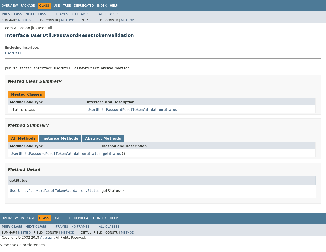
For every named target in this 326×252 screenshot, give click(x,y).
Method (67, 20)
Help (114, 5)
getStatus (112, 154)
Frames (62, 14)
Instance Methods (60, 138)
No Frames (80, 14)
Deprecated (84, 5)
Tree (67, 5)
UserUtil (13, 53)
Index (102, 5)
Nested (24, 20)
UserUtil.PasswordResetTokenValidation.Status (132, 110)
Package (28, 5)
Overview (10, 5)
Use (56, 5)
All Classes (109, 14)
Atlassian (47, 237)
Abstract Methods (103, 138)
